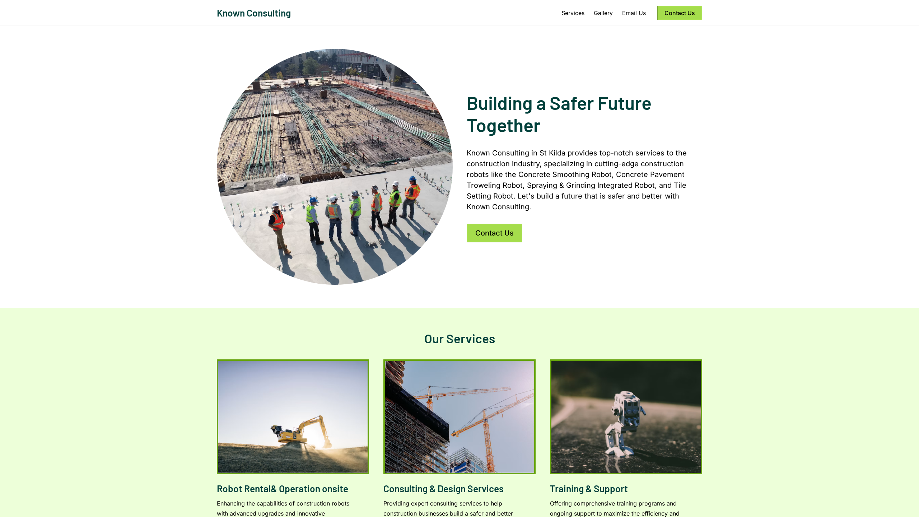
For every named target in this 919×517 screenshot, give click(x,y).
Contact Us (679, 13)
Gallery (603, 13)
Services (572, 13)
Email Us (634, 13)
